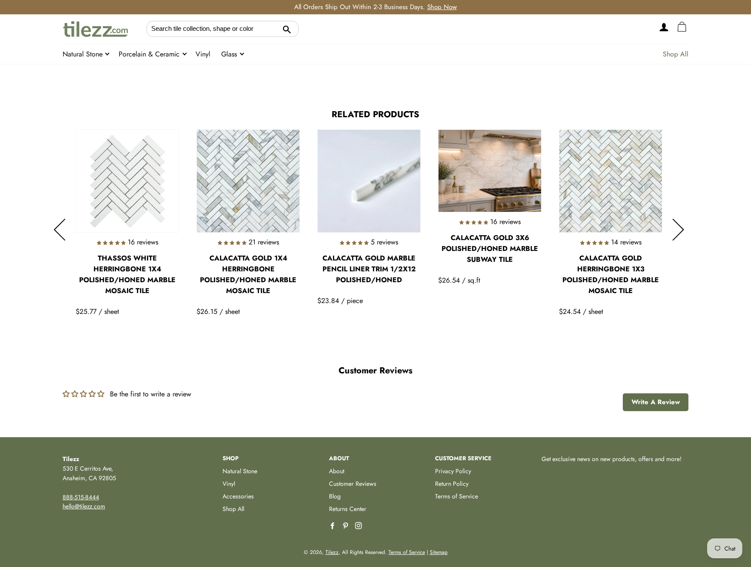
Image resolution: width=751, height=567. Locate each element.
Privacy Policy (453, 471)
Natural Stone (84, 54)
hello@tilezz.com (84, 506)
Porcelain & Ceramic (150, 54)
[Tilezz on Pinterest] (346, 526)
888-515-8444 (81, 497)
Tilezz (332, 552)
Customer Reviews (352, 483)
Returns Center (347, 508)
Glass (230, 54)
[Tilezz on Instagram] (359, 526)
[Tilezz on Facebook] (333, 526)
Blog (335, 496)
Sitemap (439, 552)
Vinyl (203, 54)
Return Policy (452, 483)
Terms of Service (456, 496)
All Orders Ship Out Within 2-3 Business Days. (375, 7)
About (336, 471)
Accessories (238, 496)
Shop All (675, 54)
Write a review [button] (655, 402)
